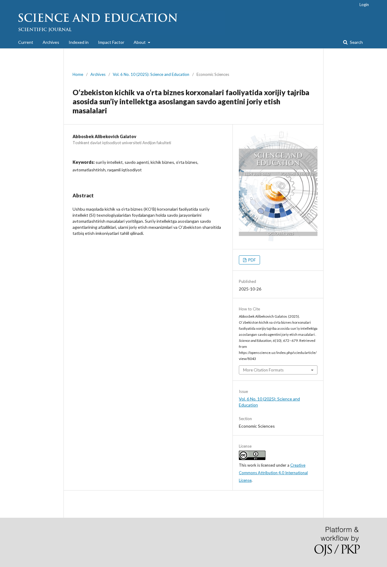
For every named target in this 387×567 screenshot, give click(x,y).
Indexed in (79, 42)
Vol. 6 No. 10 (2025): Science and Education (151, 74)
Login (364, 4)
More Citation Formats (263, 370)
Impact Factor (111, 42)
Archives (51, 42)
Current (25, 42)
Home (78, 74)
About (140, 42)
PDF (251, 260)
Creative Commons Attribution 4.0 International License (273, 473)
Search (356, 42)
